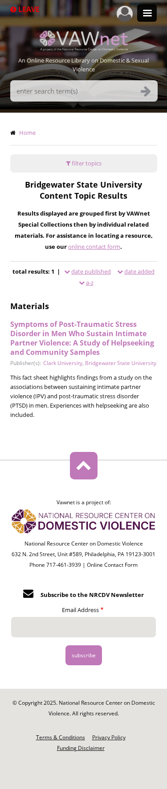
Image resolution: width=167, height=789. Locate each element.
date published (91, 271)
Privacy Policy (109, 737)
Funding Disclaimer (81, 748)
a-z (90, 283)
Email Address (80, 610)
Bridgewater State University (120, 363)
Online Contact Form (112, 565)
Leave (28, 9)
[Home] (84, 48)
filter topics (86, 163)
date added (139, 271)
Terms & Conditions (60, 737)
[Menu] (147, 14)
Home (27, 133)
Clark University (62, 363)
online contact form (94, 247)
